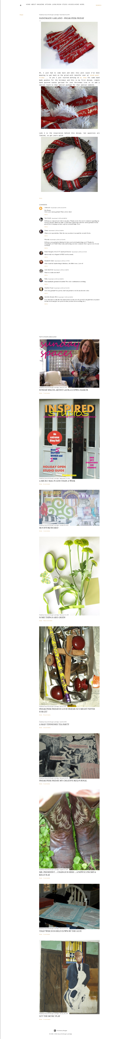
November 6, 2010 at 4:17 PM (62, 261)
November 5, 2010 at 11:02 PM (57, 239)
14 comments (46, 1019)
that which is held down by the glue (60, 931)
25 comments (46, 727)
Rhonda (46, 239)
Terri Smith (47, 218)
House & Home (73, 4)
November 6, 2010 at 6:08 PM (56, 279)
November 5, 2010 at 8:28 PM (59, 218)
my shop (83, 78)
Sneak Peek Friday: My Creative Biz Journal (63, 780)
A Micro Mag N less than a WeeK (57, 480)
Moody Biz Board (48, 527)
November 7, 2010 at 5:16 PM (65, 297)
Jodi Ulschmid (48, 270)
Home (28, 4)
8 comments (46, 484)
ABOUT (33, 4)
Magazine (40, 4)
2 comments (46, 531)
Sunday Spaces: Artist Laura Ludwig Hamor (63, 390)
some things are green (52, 617)
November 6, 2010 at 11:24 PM (61, 288)
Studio (64, 4)
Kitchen (48, 4)
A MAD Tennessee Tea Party (54, 724)
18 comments (46, 715)
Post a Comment (47, 620)
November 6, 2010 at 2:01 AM (79, 251)
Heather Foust (49, 288)
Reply (46, 214)
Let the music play (49, 1016)
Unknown (47, 207)
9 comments (46, 783)
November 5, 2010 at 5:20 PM (58, 207)
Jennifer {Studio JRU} (51, 297)
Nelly (46, 279)
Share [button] (21, 15)
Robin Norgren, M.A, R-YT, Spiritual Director (57, 252)
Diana (46, 230)
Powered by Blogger (62, 1030)
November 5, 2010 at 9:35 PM (56, 230)
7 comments (46, 393)
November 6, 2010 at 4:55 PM (61, 270)
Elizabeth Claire (49, 261)
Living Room (56, 4)
